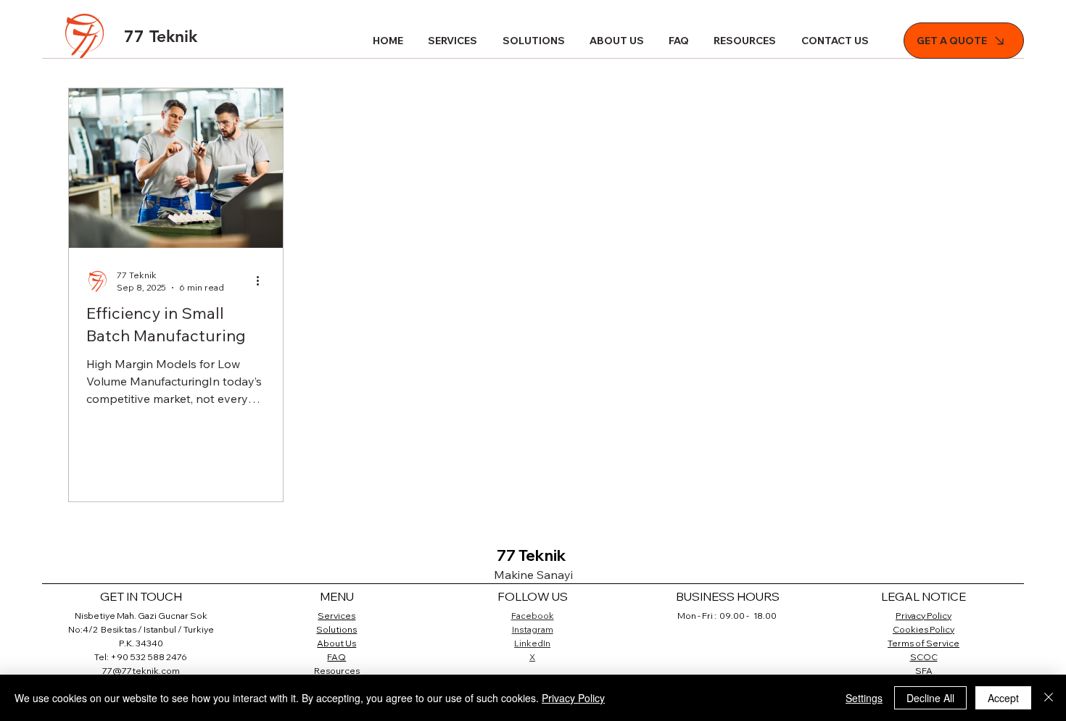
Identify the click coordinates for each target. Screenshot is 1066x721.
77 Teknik (160, 36)
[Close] (1048, 697)
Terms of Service (923, 643)
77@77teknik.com (141, 670)
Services (336, 615)
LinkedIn (532, 643)
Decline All (930, 698)
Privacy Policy (923, 615)
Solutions (336, 629)
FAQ (336, 656)
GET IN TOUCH (141, 596)
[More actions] (263, 280)
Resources (337, 670)
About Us (336, 643)
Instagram (532, 629)
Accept (1003, 698)
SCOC (924, 656)
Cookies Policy (923, 629)
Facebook (532, 615)
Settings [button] (864, 698)
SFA (924, 670)
